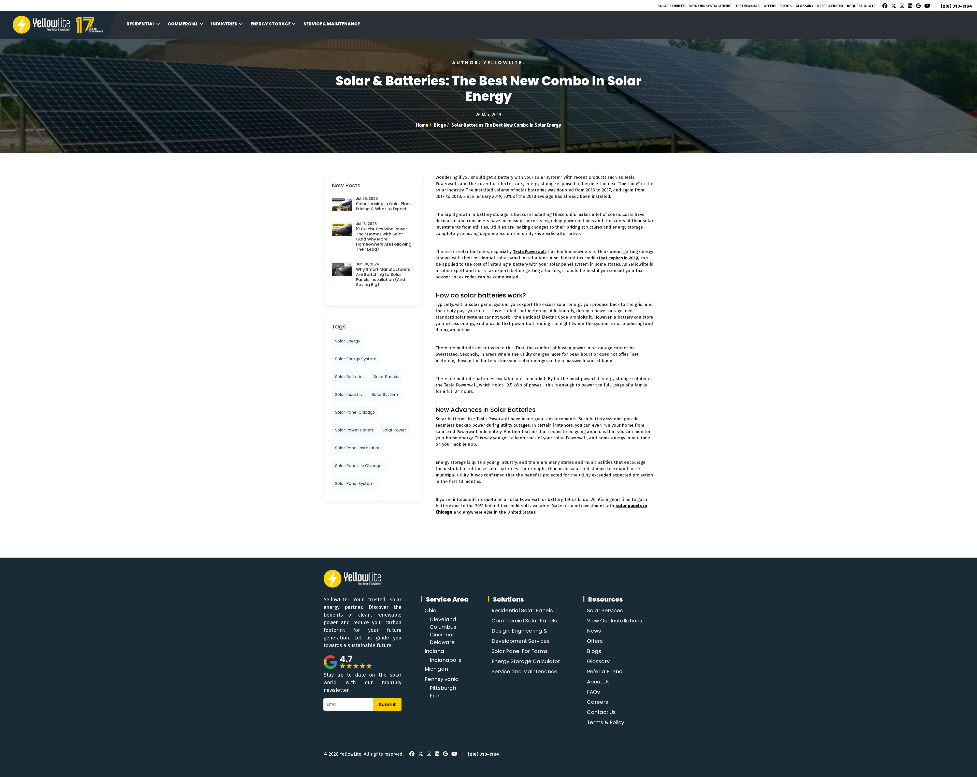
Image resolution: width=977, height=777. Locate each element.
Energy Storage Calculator (526, 661)
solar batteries (350, 377)
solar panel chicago (355, 412)
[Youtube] (926, 6)
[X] (892, 6)
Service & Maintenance (332, 24)
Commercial (183, 24)
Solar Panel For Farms (520, 651)
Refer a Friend (605, 671)
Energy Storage (271, 24)
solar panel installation (358, 448)
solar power (394, 430)
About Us (598, 681)
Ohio (430, 610)
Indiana (434, 651)
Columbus (443, 627)
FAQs (593, 691)
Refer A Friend (830, 6)
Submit (387, 704)
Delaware (442, 642)
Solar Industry (349, 394)
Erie (434, 695)
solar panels (386, 377)
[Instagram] (901, 6)
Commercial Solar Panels (524, 620)
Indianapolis (445, 660)
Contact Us (601, 712)
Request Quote (861, 6)
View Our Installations (710, 6)
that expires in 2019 (618, 258)
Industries (224, 24)
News (594, 630)
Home (422, 125)
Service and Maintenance (524, 671)
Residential (140, 24)
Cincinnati (442, 634)
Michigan (436, 669)
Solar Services (671, 6)
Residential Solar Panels (522, 610)
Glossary (804, 6)
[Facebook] (883, 6)
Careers (597, 702)
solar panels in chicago (358, 466)
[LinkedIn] (909, 6)
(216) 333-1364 (956, 6)
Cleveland (443, 619)
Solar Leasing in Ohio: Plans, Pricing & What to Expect (384, 206)
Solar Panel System (354, 483)
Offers (770, 6)
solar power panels (354, 430)
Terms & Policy (605, 722)
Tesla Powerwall (529, 251)
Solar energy (347, 341)
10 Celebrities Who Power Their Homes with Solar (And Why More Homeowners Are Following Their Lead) (383, 239)
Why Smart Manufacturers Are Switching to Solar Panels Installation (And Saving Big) (383, 277)
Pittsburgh (443, 688)
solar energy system (355, 359)
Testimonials (747, 6)
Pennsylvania (442, 679)
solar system (385, 394)
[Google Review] (917, 6)
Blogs (786, 6)
